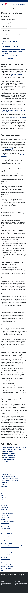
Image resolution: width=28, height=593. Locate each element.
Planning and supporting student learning (9, 480)
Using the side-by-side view (7, 524)
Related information (7, 58)
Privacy (16, 466)
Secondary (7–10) (4, 507)
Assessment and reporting (6, 8)
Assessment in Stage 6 (9, 459)
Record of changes (5, 523)
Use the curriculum (6, 474)
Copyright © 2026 (4, 590)
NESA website (21, 4)
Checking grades (6, 30)
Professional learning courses (7, 521)
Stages (3, 504)
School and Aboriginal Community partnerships (11, 545)
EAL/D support (4, 537)
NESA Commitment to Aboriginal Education (10, 547)
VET (2, 499)
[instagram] (10, 470)
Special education (5, 538)
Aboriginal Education (6, 543)
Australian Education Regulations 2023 (11, 75)
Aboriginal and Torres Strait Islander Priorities (10, 549)
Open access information (6, 583)
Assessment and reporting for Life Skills (13, 447)
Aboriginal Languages (5, 552)
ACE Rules (6, 461)
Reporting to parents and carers (10, 41)
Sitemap (2, 581)
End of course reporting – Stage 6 (12, 449)
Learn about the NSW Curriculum (8, 476)
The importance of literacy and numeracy (9, 478)
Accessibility (17, 581)
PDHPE (2, 495)
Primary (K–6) (4, 505)
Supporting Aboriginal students (7, 540)
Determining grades (7, 23)
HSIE (2, 491)
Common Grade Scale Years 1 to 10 (11, 46)
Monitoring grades (6, 26)
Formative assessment (9, 453)
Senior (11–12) (4, 509)
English (2, 484)
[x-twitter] (2, 470)
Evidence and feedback (9, 457)
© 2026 (8, 466)
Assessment (4, 557)
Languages (3, 497)
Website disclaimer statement (21, 583)
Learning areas (5, 482)
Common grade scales (8, 43)
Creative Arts (4, 493)
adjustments (8, 149)
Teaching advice (4, 515)
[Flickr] (13, 470)
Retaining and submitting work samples (11, 34)
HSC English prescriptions (6, 528)
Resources (4, 512)
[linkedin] (5, 470)
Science (2, 488)
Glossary (3, 519)
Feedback (15, 4)
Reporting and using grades (7, 566)
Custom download (5, 526)
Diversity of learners (6, 533)
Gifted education (4, 535)
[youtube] (7, 470)
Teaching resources (5, 517)
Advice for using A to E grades (10, 55)
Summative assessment (9, 455)
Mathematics (4, 486)
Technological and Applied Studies (8, 490)
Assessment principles (9, 451)
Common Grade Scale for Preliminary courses (13, 49)
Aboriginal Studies (5, 554)
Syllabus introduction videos (7, 513)
